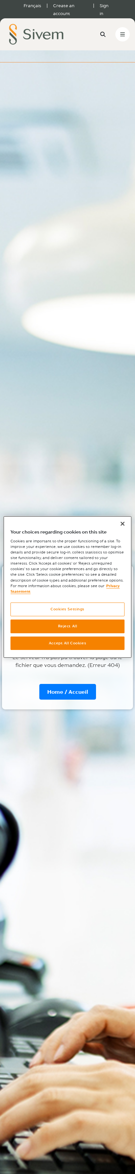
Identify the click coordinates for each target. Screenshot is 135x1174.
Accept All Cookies (67, 643)
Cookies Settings (67, 609)
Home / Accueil (67, 692)
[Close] (122, 524)
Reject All (67, 626)
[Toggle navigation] (122, 34)
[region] (67, 587)
